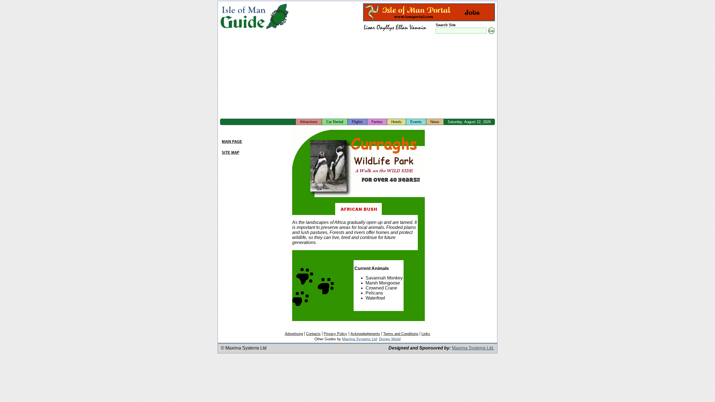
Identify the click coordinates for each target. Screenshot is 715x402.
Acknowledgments (365, 334)
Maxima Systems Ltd (359, 339)
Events (416, 122)
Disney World (390, 339)
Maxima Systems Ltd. (473, 348)
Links (425, 334)
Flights (357, 122)
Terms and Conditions (400, 334)
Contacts (313, 334)
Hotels (396, 122)
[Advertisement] (357, 77)
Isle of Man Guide (243, 16)
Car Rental (334, 122)
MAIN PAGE (232, 142)
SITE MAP (230, 152)
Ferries (377, 122)
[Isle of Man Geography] (277, 29)
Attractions (309, 122)
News (434, 122)
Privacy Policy (335, 334)
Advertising (294, 334)
